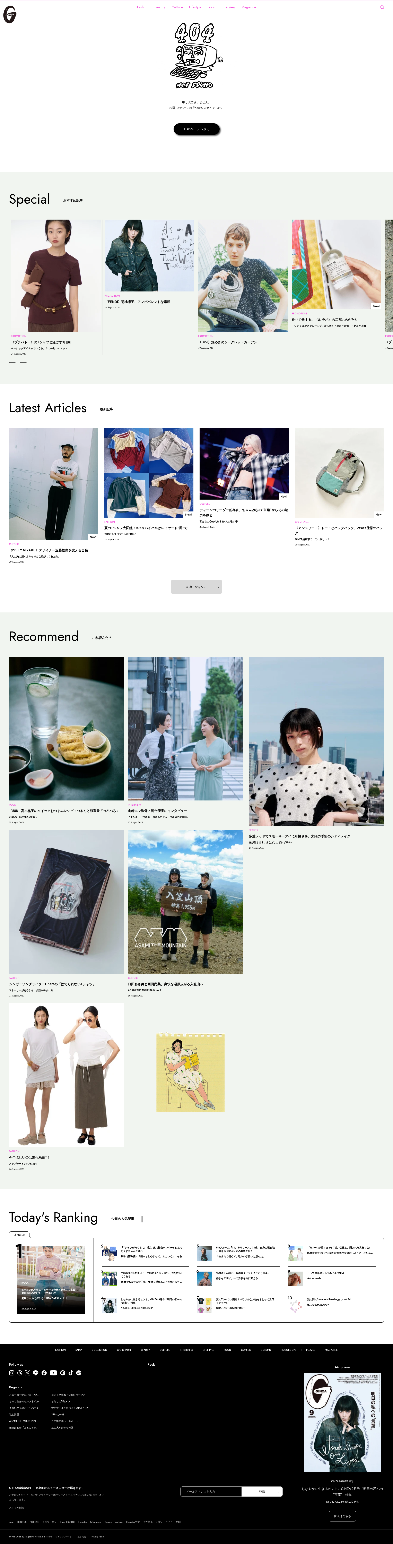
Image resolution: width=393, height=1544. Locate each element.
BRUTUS (22, 1522)
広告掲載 (82, 1536)
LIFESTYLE (208, 1350)
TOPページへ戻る (196, 129)
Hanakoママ (133, 1522)
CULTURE (165, 1350)
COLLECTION (99, 1350)
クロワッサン (49, 1522)
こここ (169, 1522)
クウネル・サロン (153, 1522)
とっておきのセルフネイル (24, 1401)
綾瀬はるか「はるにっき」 (24, 1427)
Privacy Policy (97, 1536)
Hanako (82, 1522)
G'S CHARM (124, 1350)
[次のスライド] (18, 362)
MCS (178, 1522)
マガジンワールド (63, 1536)
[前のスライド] (12, 362)
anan (11, 1522)
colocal (119, 1522)
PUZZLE (310, 1350)
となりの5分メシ (60, 1401)
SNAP (79, 1350)
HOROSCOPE (288, 1350)
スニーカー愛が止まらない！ (25, 1394)
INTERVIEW (186, 1350)
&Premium (95, 1522)
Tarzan (108, 1522)
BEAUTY (145, 1350)
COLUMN (266, 1350)
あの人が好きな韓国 (62, 1427)
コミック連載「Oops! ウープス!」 (70, 1394)
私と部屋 (14, 1414)
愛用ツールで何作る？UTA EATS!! (69, 1408)
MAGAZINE (331, 1350)
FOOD (227, 1350)
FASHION (60, 1350)
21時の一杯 (57, 1414)
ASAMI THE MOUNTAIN (22, 1421)
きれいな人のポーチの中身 (24, 1408)
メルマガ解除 (16, 1508)
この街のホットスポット (64, 1421)
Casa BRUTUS (67, 1522)
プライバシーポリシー (50, 1494)
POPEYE (34, 1522)
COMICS (246, 1350)
